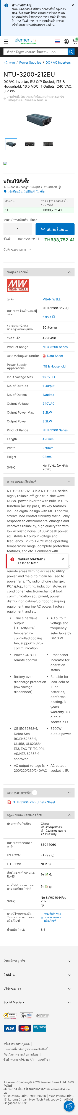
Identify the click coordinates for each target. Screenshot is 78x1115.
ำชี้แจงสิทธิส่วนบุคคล (16, 1044)
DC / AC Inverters (58, 62)
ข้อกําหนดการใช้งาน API (18, 1059)
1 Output (48, 386)
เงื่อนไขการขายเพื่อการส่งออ (21, 1054)
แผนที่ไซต (44, 1059)
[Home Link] (33, 41)
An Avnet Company (16, 1082)
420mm (48, 439)
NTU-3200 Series (55, 347)
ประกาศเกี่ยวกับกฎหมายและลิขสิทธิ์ (25, 1049)
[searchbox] (35, 51)
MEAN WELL (51, 299)
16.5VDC (48, 377)
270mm (47, 448)
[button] (6, 41)
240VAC (48, 403)
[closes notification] (73, 5)
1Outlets (48, 394)
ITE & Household (54, 366)
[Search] (71, 51)
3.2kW (47, 412)
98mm (47, 457)
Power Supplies (30, 62)
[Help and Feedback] (69, 1106)
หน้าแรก (9, 62)
